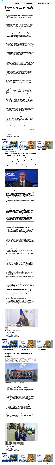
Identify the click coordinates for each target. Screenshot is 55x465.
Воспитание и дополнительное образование (11, 351)
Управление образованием (9, 151)
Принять (48, 463)
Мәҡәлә (3, 2)
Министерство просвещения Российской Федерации (18, 306)
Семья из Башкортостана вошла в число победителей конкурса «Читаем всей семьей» (43, 3)
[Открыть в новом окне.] (8, 136)
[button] (36, 432)
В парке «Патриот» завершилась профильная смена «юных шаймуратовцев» (30, 3)
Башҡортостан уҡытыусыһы (11, 0)
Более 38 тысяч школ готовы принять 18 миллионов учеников (18, 3)
